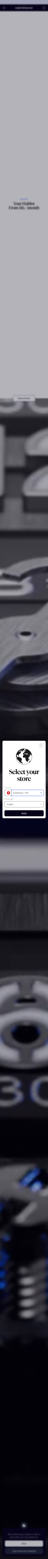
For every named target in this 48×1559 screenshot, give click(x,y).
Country (7, 787)
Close (41, 745)
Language (8, 799)
